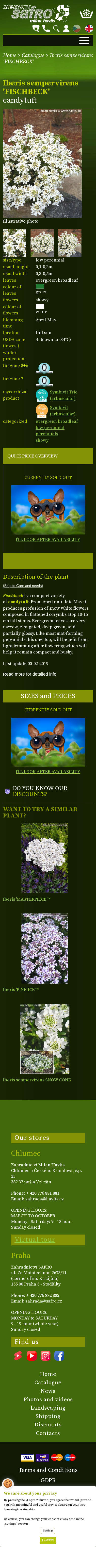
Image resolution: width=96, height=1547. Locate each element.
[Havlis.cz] (36, 13)
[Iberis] (44, 858)
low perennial (50, 428)
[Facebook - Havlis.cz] (59, 1359)
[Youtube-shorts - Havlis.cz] (18, 1359)
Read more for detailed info (29, 674)
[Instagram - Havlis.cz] (45, 1359)
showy (42, 440)
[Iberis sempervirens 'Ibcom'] (44, 1039)
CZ (75, 28)
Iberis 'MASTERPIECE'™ (26, 899)
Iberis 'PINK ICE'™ (21, 990)
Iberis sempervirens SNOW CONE (37, 1080)
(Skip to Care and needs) (23, 586)
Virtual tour (35, 1240)
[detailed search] (36, 28)
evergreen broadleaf (57, 421)
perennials (47, 434)
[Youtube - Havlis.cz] (32, 1359)
